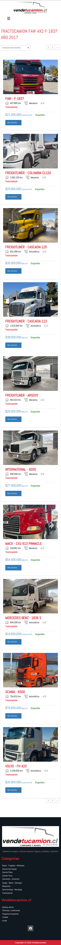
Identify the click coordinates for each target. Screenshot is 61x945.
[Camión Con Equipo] (30, 869)
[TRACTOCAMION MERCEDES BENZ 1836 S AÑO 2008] (30, 596)
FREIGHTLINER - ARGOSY (21, 395)
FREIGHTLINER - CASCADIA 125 (26, 247)
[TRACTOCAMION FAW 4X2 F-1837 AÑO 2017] (30, 77)
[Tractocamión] (30, 893)
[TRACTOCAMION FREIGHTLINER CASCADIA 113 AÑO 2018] (30, 299)
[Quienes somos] (30, 907)
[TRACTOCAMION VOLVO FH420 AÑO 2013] (30, 744)
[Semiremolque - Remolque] (30, 889)
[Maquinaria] (30, 886)
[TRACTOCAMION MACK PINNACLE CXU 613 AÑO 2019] (30, 522)
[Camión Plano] (30, 872)
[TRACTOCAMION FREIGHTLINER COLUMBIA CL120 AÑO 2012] (30, 151)
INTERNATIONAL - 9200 (20, 469)
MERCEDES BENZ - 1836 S (23, 617)
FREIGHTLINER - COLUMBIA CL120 (28, 173)
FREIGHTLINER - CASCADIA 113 (26, 321)
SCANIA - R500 (15, 691)
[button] (8, 18)
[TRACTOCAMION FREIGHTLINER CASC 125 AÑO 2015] (30, 225)
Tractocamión (11, 107)
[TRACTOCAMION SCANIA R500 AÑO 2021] (30, 670)
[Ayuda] (30, 920)
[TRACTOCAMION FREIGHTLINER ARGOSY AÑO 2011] (30, 373)
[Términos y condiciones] (30, 910)
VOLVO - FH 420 (16, 766)
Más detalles (12, 122)
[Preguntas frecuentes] (30, 914)
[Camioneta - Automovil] (30, 879)
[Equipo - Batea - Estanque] (30, 883)
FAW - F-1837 (14, 98)
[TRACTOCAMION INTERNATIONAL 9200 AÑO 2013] (30, 448)
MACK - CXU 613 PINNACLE (23, 543)
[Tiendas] (30, 917)
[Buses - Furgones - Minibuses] (30, 865)
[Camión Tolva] (30, 876)
